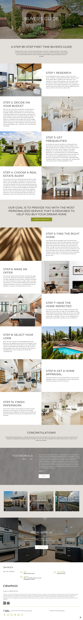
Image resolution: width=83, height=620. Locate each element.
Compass (44, 594)
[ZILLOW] (18, 615)
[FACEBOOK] (4, 615)
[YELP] (22, 615)
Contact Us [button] (41, 547)
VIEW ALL (44, 476)
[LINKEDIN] (11, 615)
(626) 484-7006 (61, 573)
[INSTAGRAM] (8, 615)
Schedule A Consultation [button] (41, 219)
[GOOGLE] (15, 615)
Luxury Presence (28, 611)
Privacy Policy (61, 611)
